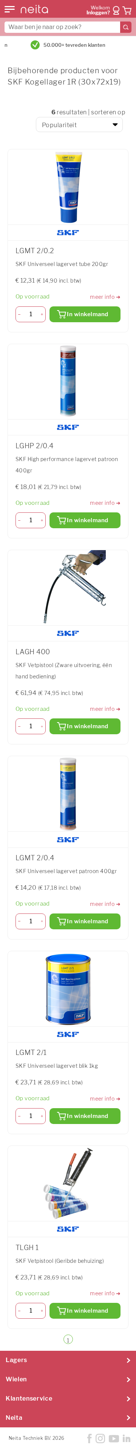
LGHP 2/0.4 (34, 446)
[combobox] (68, 27)
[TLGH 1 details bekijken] (68, 1183)
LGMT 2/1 (31, 1052)
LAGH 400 (32, 652)
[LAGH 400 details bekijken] (68, 588)
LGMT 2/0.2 (34, 251)
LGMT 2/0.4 (34, 858)
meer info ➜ (105, 297)
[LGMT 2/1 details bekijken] (68, 989)
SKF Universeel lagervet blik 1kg (56, 1066)
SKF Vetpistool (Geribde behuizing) (59, 1261)
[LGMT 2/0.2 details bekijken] (68, 187)
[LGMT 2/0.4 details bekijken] (68, 794)
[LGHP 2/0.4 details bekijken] (68, 382)
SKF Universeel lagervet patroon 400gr (66, 871)
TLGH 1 (27, 1248)
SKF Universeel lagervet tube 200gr (61, 264)
